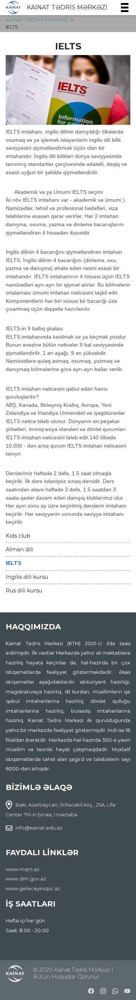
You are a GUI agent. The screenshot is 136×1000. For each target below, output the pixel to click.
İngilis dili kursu (27, 577)
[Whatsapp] (115, 990)
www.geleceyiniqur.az (33, 888)
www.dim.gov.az (26, 879)
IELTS (14, 563)
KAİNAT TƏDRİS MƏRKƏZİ (67, 7)
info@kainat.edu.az (38, 828)
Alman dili (19, 549)
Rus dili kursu (24, 590)
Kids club (18, 535)
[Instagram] (103, 990)
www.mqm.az (22, 869)
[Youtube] (127, 990)
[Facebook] (91, 990)
